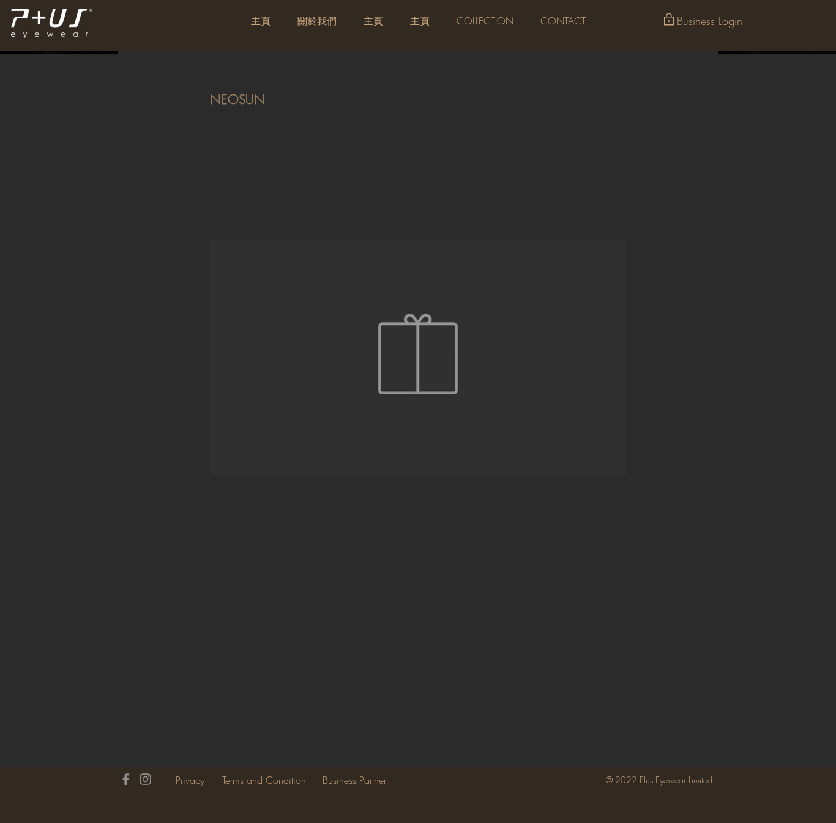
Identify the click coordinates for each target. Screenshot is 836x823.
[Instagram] (145, 779)
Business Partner (354, 780)
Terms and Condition (264, 780)
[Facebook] (125, 779)
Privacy (190, 780)
